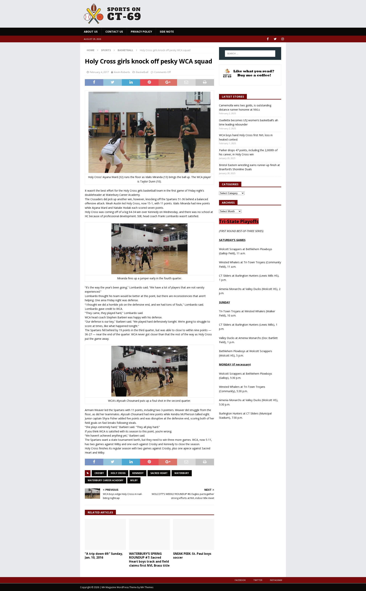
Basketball (142, 72)
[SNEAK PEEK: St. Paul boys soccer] (193, 534)
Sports (106, 50)
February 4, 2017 (99, 72)
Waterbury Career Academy (105, 480)
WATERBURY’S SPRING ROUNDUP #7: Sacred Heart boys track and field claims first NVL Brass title (149, 560)
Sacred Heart (159, 473)
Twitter (257, 580)
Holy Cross (118, 473)
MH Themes (146, 587)
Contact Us (114, 31)
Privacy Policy (141, 31)
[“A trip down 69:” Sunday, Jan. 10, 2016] (105, 534)
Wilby (134, 480)
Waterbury (181, 473)
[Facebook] (267, 39)
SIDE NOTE (167, 31)
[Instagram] (282, 39)
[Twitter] (275, 39)
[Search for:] (250, 53)
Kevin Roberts (122, 72)
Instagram (276, 580)
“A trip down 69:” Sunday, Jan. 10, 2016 (104, 556)
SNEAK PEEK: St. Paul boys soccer (192, 556)
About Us (91, 31)
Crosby (99, 473)
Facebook (240, 580)
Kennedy (138, 473)
